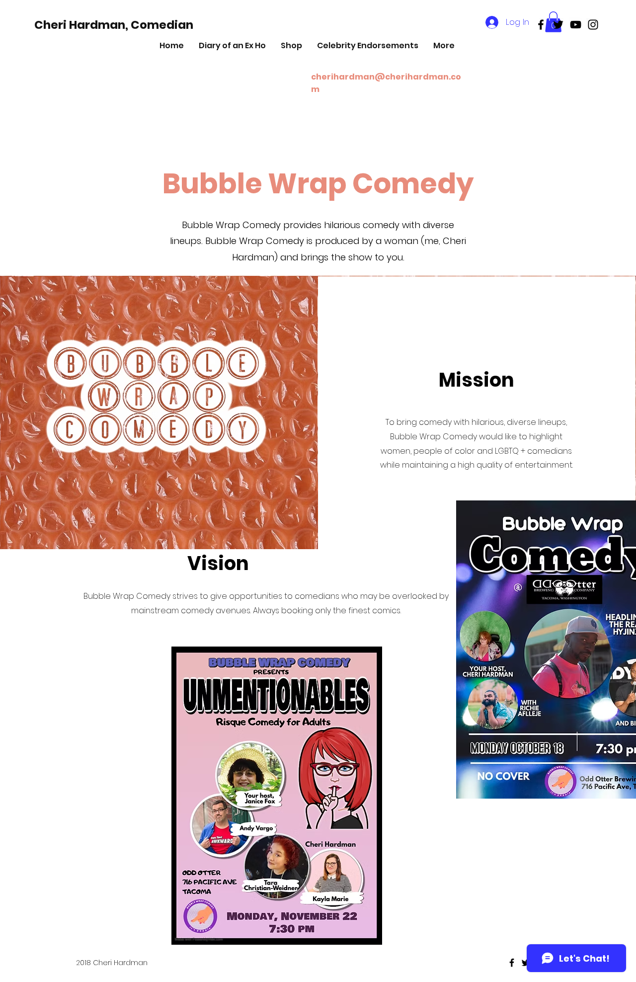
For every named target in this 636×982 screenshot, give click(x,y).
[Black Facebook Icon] (541, 24)
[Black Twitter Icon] (558, 24)
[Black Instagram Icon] (593, 24)
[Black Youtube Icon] (575, 24)
